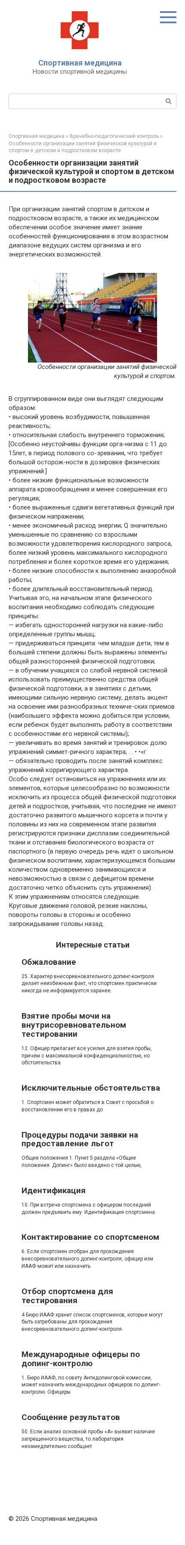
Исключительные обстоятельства (91, 1088)
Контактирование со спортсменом (90, 1237)
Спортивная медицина (80, 62)
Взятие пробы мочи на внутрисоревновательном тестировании (74, 1025)
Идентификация (54, 1190)
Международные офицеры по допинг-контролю (81, 1358)
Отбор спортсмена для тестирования (67, 1295)
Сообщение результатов (71, 1417)
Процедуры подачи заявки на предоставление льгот (80, 1139)
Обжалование (49, 962)
